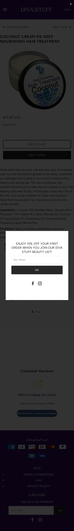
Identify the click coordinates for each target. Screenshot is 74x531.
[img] (32, 284)
